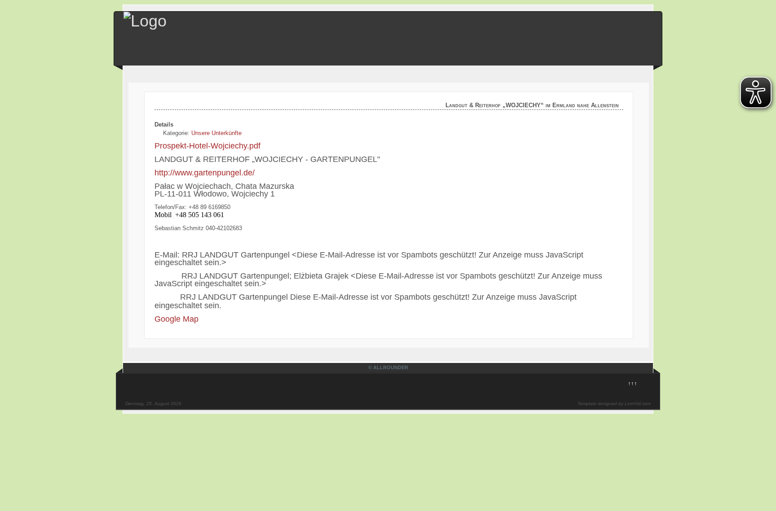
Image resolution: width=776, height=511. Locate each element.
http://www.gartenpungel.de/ (204, 172)
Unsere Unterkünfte (216, 133)
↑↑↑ (632, 383)
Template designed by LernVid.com (614, 403)
